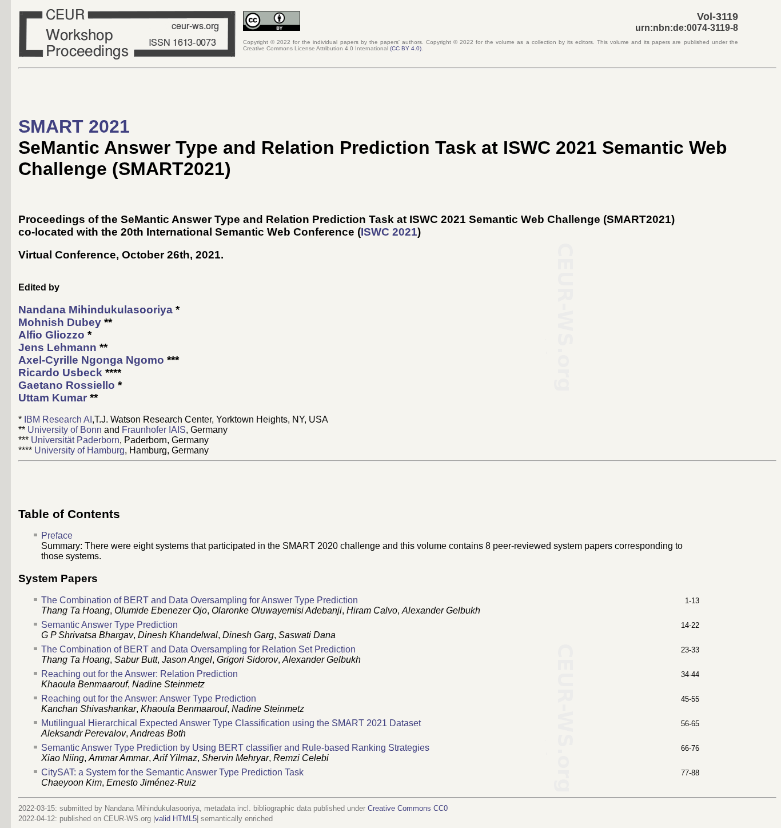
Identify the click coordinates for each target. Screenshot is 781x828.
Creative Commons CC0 (408, 808)
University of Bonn (64, 430)
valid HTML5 (176, 818)
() (405, 48)
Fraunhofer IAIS (154, 430)
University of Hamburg (79, 450)
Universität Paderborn (75, 440)
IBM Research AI (58, 419)
